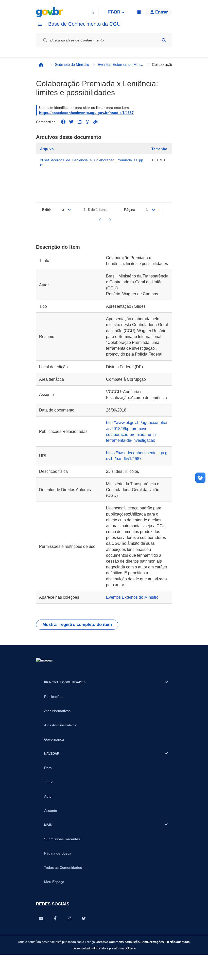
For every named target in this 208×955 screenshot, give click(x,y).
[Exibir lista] (69, 209)
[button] (158, 12)
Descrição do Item (58, 247)
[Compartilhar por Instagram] (69, 918)
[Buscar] (164, 40)
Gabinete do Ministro (72, 64)
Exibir (46, 210)
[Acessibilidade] (139, 12)
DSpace (130, 948)
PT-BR (114, 12)
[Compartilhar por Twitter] (84, 918)
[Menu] (40, 24)
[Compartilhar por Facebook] (55, 918)
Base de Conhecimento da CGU (84, 24)
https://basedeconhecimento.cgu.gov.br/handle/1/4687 (86, 113)
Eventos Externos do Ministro (120, 64)
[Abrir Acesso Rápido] (93, 12)
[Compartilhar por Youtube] (41, 918)
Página (129, 210)
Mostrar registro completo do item (77, 624)
